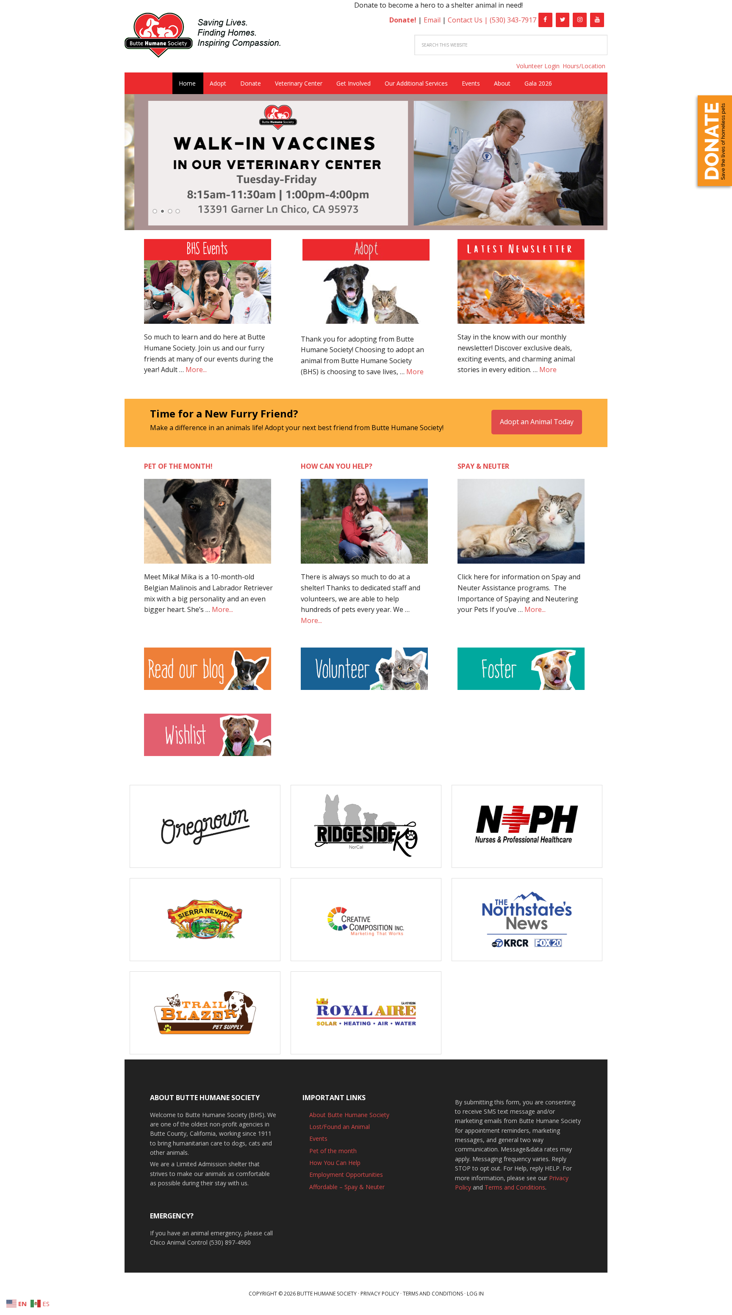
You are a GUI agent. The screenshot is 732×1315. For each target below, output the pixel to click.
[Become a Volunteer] (364, 673)
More (415, 371)
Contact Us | (469, 20)
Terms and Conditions (515, 1187)
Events (318, 1138)
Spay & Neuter (483, 466)
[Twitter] (563, 20)
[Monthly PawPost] (521, 285)
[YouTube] (597, 20)
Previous (126, 163)
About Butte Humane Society (349, 1115)
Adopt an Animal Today (537, 421)
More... (196, 369)
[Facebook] (545, 20)
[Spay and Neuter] (521, 525)
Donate (715, 140)
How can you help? (336, 466)
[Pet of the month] (207, 525)
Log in (475, 1293)
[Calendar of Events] (207, 285)
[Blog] (209, 673)
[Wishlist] (207, 739)
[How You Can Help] (364, 525)
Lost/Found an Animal (339, 1127)
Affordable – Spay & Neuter (347, 1187)
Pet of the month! (178, 466)
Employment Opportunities (346, 1174)
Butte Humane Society (209, 37)
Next (605, 163)
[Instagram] (580, 20)
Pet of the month (333, 1151)
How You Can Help (334, 1163)
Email (432, 20)
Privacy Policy (379, 1293)
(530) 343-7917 (513, 20)
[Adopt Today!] (366, 281)
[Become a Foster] (521, 673)
